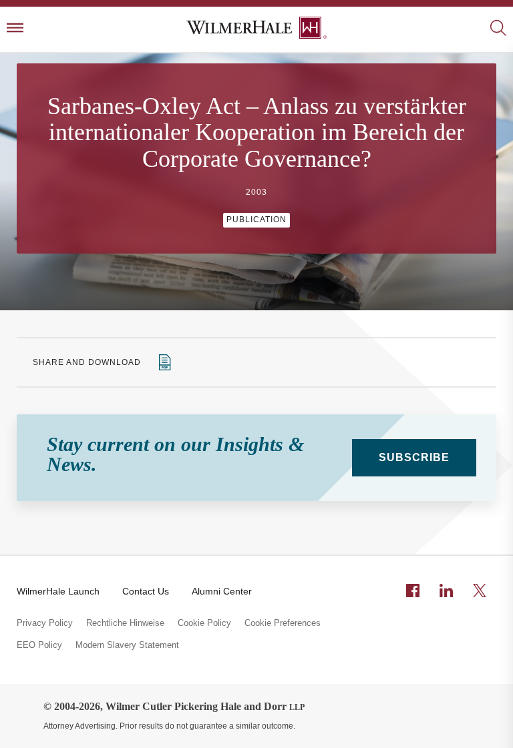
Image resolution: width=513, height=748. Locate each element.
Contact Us (145, 591)
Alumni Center (222, 591)
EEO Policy (39, 645)
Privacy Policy (45, 623)
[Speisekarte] (15, 29)
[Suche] (498, 29)
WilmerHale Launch (58, 591)
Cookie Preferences (282, 623)
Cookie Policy (204, 623)
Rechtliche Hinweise (125, 623)
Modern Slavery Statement (127, 645)
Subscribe (414, 457)
